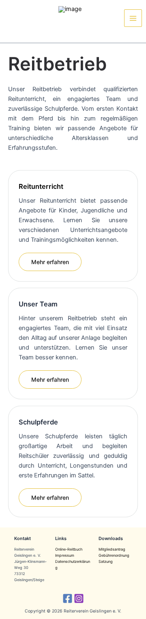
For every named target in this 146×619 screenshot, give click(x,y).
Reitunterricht (41, 186)
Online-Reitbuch (68, 549)
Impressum (64, 555)
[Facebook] (67, 598)
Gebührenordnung (114, 555)
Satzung (106, 561)
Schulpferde (38, 422)
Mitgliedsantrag (112, 549)
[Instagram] (79, 598)
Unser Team (38, 304)
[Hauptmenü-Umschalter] (133, 18)
